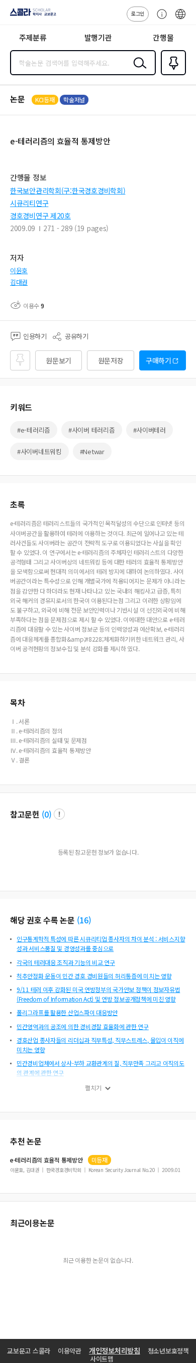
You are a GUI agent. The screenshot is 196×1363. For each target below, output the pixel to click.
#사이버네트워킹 (39, 451)
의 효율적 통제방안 (46, 1160)
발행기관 (98, 37)
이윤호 (19, 270)
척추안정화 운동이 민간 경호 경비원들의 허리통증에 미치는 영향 (94, 975)
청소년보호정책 (168, 1350)
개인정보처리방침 (114, 1350)
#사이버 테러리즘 (91, 430)
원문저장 (111, 360)
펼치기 (93, 1087)
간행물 (163, 37)
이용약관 (69, 1350)
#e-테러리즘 (33, 430)
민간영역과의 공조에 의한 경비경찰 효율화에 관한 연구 (83, 1026)
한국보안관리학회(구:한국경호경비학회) (67, 190)
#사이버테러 (149, 430)
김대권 (19, 282)
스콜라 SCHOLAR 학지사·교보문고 (31, 15)
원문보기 (58, 360)
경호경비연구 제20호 (40, 216)
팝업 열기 (59, 814)
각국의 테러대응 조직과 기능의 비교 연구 (66, 962)
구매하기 (158, 360)
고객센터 (159, 19)
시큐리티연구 (29, 203)
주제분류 (33, 37)
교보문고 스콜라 (28, 1350)
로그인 (137, 13)
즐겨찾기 (171, 74)
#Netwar (92, 451)
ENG (180, 19)
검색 (137, 70)
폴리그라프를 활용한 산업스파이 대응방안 (67, 1012)
